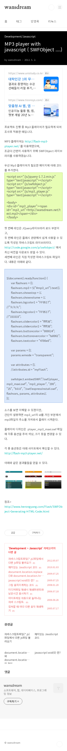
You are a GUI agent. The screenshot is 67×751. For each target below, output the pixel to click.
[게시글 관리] (23, 533)
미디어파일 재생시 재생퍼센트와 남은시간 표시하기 (26, 591)
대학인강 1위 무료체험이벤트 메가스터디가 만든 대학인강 (22, 79)
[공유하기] (18, 533)
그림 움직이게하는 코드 (21, 585)
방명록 (35, 21)
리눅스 (52, 21)
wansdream (17, 7)
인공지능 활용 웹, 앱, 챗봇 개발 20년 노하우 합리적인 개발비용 (22, 112)
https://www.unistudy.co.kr (25, 73)
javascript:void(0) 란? (21, 580)
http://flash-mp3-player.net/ (23, 453)
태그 (19, 21)
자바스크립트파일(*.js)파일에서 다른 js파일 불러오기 (25, 560)
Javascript (35, 548)
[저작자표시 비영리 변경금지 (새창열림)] (48, 532)
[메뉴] (60, 7)
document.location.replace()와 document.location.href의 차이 (25, 575)
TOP (60, 744)
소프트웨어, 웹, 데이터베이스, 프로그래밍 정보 (25, 692)
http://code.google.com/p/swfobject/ (29, 247)
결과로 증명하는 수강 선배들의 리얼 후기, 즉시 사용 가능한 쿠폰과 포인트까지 (22, 86)
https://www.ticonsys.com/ (25, 100)
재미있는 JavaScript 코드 (22, 567)
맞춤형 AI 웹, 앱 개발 (21, 105)
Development (17, 548)
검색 (51, 7)
